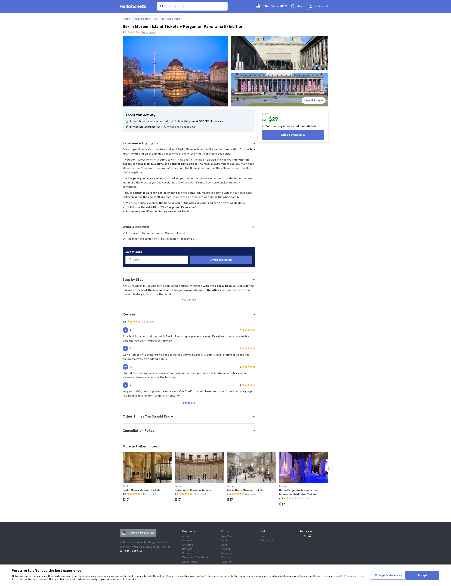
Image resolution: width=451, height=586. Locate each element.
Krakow (225, 557)
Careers (187, 540)
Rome (224, 540)
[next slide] (328, 468)
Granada (226, 553)
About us (187, 536)
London (226, 549)
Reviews (187, 549)
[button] (189, 143)
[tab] (189, 143)
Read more (189, 299)
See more (189, 402)
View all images (313, 100)
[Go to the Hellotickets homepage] (133, 6)
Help (263, 536)
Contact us (267, 540)
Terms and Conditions (195, 557)
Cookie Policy (321, 576)
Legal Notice (190, 561)
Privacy (186, 553)
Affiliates (187, 544)
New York (227, 536)
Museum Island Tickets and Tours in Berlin (157, 18)
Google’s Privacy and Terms (349, 576)
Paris (224, 544)
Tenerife (226, 561)
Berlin (127, 18)
